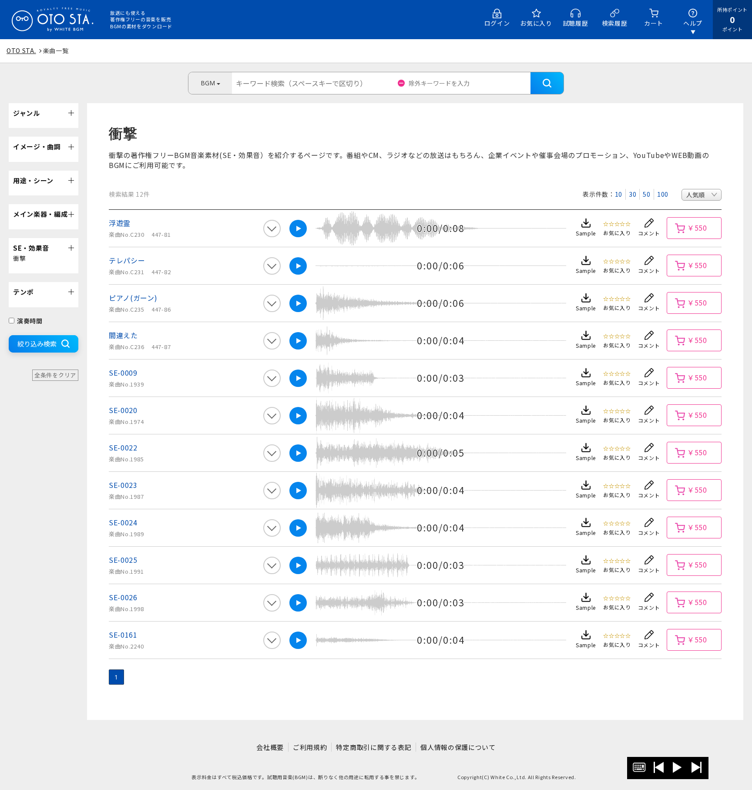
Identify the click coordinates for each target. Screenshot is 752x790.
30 (632, 194)
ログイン (497, 23)
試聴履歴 (575, 23)
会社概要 (270, 747)
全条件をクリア (55, 375)
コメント (649, 233)
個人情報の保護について (458, 747)
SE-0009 (123, 372)
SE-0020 (123, 410)
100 (662, 194)
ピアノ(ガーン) (133, 297)
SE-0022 (123, 447)
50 (646, 194)
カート (653, 23)
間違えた (123, 335)
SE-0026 (123, 597)
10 (618, 194)
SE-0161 (123, 634)
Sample (586, 233)
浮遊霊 (120, 223)
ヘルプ (692, 23)
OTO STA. (21, 50)
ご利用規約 (310, 747)
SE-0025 (123, 560)
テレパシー (127, 260)
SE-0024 (123, 522)
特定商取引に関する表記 (373, 747)
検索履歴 (615, 23)
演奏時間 (30, 320)
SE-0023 (123, 485)
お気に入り (536, 23)
